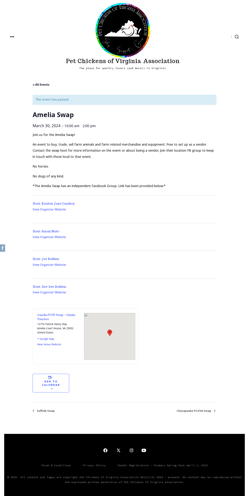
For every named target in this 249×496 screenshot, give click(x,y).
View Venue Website (49, 344)
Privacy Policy (94, 465)
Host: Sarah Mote (46, 231)
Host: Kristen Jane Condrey (54, 204)
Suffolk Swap (45, 411)
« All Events (41, 85)
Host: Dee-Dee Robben (49, 287)
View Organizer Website (49, 209)
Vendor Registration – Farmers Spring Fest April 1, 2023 (163, 465)
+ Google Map (45, 339)
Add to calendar (51, 383)
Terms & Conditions (56, 465)
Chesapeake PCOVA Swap (194, 411)
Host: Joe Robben (46, 259)
